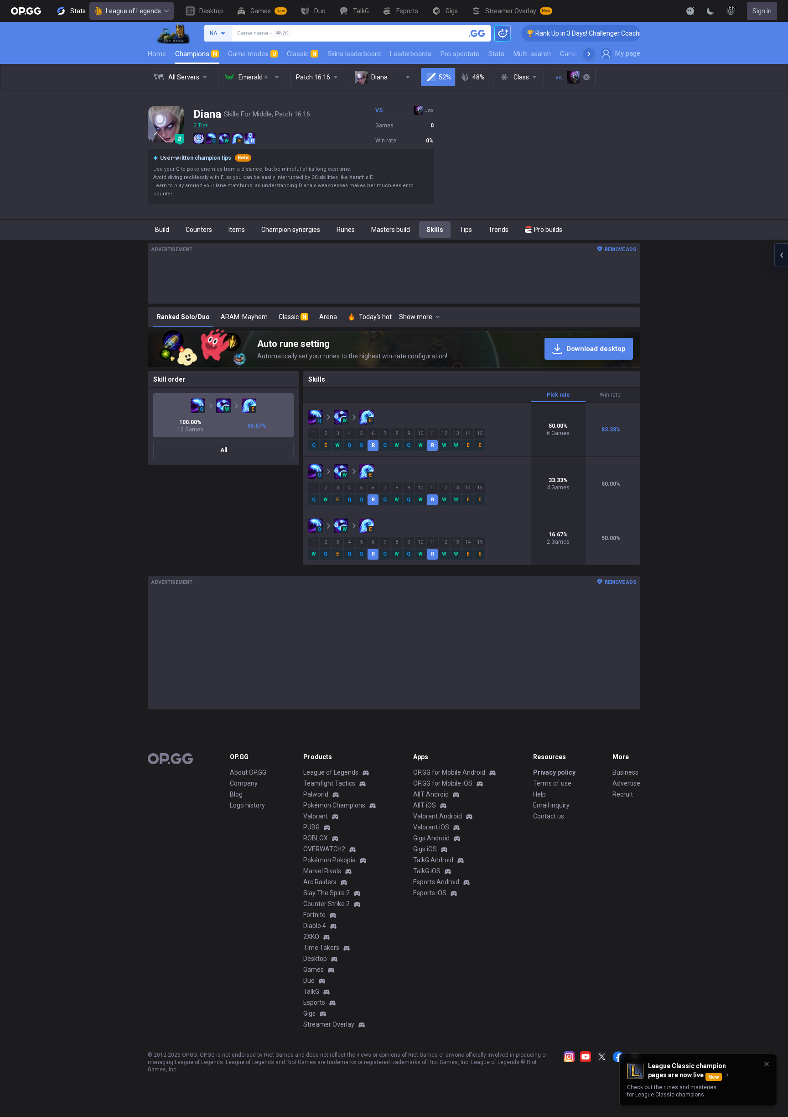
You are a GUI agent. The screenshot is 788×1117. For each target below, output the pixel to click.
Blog (236, 794)
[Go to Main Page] (26, 11)
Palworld (315, 794)
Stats (496, 54)
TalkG (311, 991)
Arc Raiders (320, 882)
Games (313, 969)
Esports (314, 1002)
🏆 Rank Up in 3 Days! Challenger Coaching (558, 33)
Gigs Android (431, 838)
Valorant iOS (431, 827)
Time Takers (321, 947)
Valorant (315, 816)
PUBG (311, 827)
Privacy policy (554, 772)
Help (539, 794)
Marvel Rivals (322, 871)
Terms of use (552, 783)
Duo (309, 980)
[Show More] (690, 11)
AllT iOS (424, 805)
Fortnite (314, 914)
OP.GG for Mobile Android (449, 772)
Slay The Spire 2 (326, 893)
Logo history (247, 805)
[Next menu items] (588, 53)
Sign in (762, 11)
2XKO (311, 936)
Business (625, 772)
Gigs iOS (425, 849)
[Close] (766, 1064)
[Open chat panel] (781, 255)
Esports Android (436, 882)
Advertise (626, 783)
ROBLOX (315, 838)
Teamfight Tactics (329, 783)
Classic (301, 54)
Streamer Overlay (328, 1024)
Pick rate (558, 395)
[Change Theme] (710, 11)
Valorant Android (437, 816)
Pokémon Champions (334, 805)
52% (445, 77)
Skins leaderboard (354, 54)
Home (157, 54)
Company (244, 783)
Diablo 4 (314, 925)
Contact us (548, 816)
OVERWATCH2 (324, 849)
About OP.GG (248, 772)
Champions (196, 54)
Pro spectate (460, 54)
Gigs (309, 1013)
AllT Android (431, 794)
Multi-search (532, 54)
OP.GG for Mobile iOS (442, 783)
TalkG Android (433, 860)
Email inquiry (551, 805)
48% (478, 77)
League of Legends (133, 11)
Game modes (252, 54)
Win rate (610, 395)
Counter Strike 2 (326, 903)
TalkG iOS (427, 871)
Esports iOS (429, 893)
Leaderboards (410, 54)
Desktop (315, 958)
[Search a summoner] (477, 33)
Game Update (580, 54)
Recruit (622, 794)
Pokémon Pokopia (329, 860)
